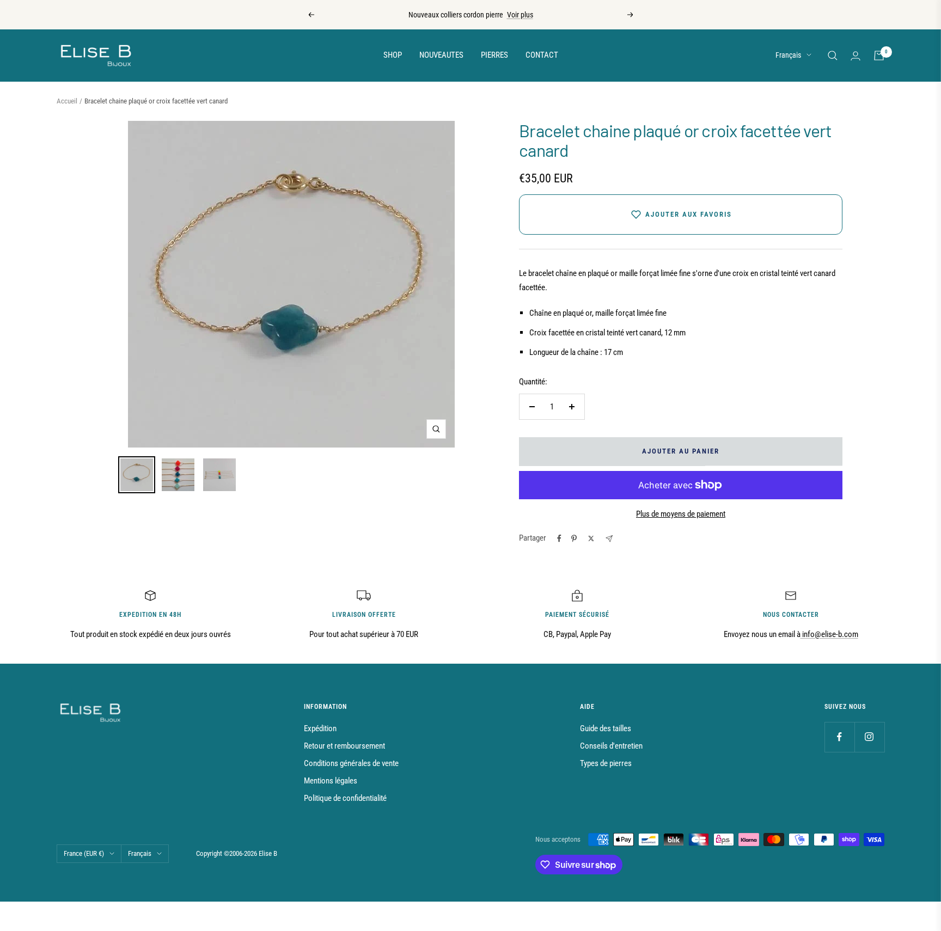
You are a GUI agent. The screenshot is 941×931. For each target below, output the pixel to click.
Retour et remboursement (344, 746)
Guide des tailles (605, 728)
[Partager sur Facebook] (559, 538)
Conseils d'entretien (611, 746)
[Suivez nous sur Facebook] (839, 737)
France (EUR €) (84, 853)
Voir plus (520, 14)
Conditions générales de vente (351, 763)
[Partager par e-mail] (609, 538)
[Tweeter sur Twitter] (591, 538)
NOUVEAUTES (441, 55)
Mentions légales (330, 781)
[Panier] (878, 55)
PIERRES (494, 55)
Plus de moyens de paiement (680, 514)
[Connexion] (855, 55)
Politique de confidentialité (345, 798)
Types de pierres (606, 763)
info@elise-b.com (829, 634)
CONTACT (542, 55)
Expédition (320, 728)
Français (788, 55)
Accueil (67, 101)
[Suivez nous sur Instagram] (869, 737)
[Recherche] (833, 55)
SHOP (392, 55)
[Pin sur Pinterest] (574, 538)
